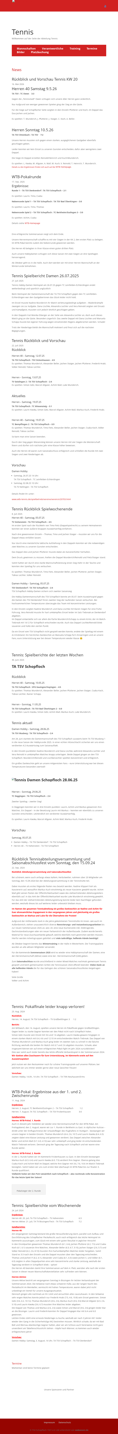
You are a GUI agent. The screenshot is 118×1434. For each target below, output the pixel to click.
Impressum (49, 1422)
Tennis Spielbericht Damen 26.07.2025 (45, 275)
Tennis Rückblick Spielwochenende (42, 509)
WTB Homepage (63, 167)
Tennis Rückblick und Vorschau (38, 340)
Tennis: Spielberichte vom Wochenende (46, 1205)
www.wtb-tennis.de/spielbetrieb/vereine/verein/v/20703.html (41, 499)
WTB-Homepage (32, 223)
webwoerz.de (81, 1430)
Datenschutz (65, 1422)
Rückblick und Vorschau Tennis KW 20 (45, 79)
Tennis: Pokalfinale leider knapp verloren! (48, 1006)
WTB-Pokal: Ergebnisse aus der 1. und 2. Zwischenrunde (47, 1093)
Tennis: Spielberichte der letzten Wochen (47, 654)
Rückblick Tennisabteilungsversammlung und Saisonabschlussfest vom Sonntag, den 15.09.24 (53, 860)
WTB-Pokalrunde (26, 176)
